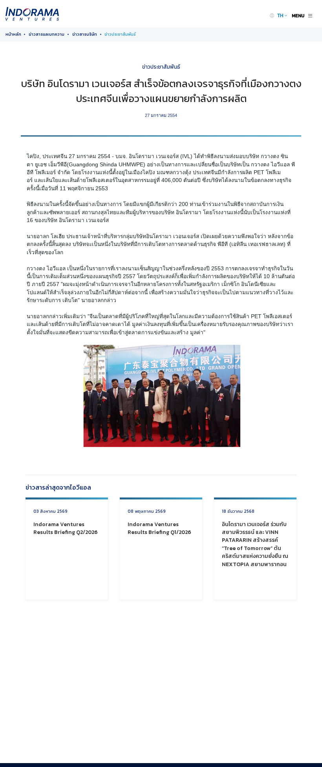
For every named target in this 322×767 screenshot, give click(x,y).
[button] (282, 15)
